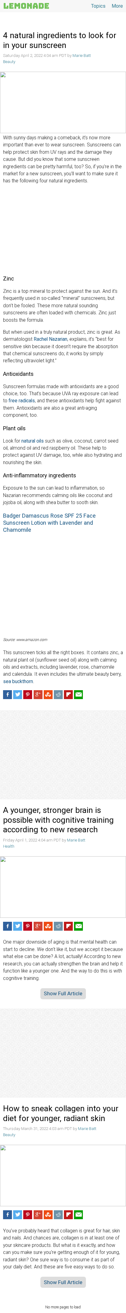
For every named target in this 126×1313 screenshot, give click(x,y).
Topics (98, 6)
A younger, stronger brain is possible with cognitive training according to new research (58, 820)
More (117, 6)
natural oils (32, 441)
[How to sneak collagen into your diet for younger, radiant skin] (63, 1175)
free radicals (22, 401)
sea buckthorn (18, 681)
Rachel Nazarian (50, 339)
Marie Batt (81, 55)
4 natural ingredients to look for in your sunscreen (59, 40)
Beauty (9, 61)
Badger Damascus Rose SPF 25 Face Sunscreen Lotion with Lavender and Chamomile (49, 522)
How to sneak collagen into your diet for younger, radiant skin (60, 1113)
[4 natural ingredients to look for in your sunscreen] (63, 102)
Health (8, 846)
